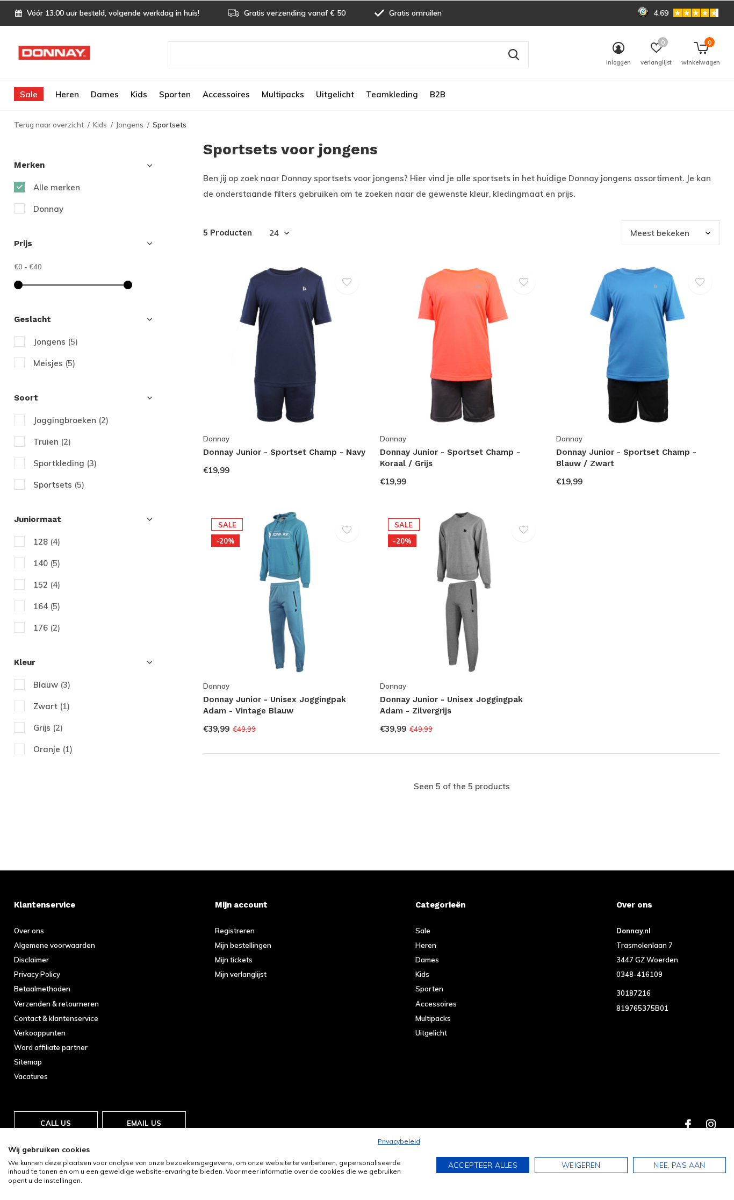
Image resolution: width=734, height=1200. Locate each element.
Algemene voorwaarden (54, 945)
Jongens (129, 124)
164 (46, 606)
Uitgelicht (335, 94)
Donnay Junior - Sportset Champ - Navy (284, 452)
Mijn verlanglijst (241, 974)
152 (46, 585)
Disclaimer (31, 959)
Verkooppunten (40, 1032)
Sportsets (58, 485)
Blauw (51, 685)
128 (46, 542)
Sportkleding (65, 463)
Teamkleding (392, 94)
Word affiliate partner (51, 1047)
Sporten (175, 94)
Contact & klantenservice (56, 1018)
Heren (67, 94)
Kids (139, 94)
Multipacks (283, 94)
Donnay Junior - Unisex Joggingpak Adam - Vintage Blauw (274, 705)
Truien (52, 442)
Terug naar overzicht (49, 124)
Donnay (48, 209)
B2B (437, 94)
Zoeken (514, 54)
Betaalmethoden (42, 988)
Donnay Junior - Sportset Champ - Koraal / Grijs (450, 457)
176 (46, 628)
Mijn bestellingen (243, 945)
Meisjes (54, 363)
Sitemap (28, 1062)
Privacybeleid (399, 1141)
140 (46, 563)
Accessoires (226, 94)
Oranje (53, 749)
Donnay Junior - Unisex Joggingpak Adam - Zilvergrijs (451, 705)
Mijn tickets (234, 959)
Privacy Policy (37, 974)
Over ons (29, 930)
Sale (29, 94)
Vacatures (31, 1076)
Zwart (51, 706)
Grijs (48, 728)
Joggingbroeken (71, 420)
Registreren (235, 930)
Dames (105, 94)
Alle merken (56, 187)
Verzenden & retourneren (56, 1003)
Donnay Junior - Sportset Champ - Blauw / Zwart (626, 457)
